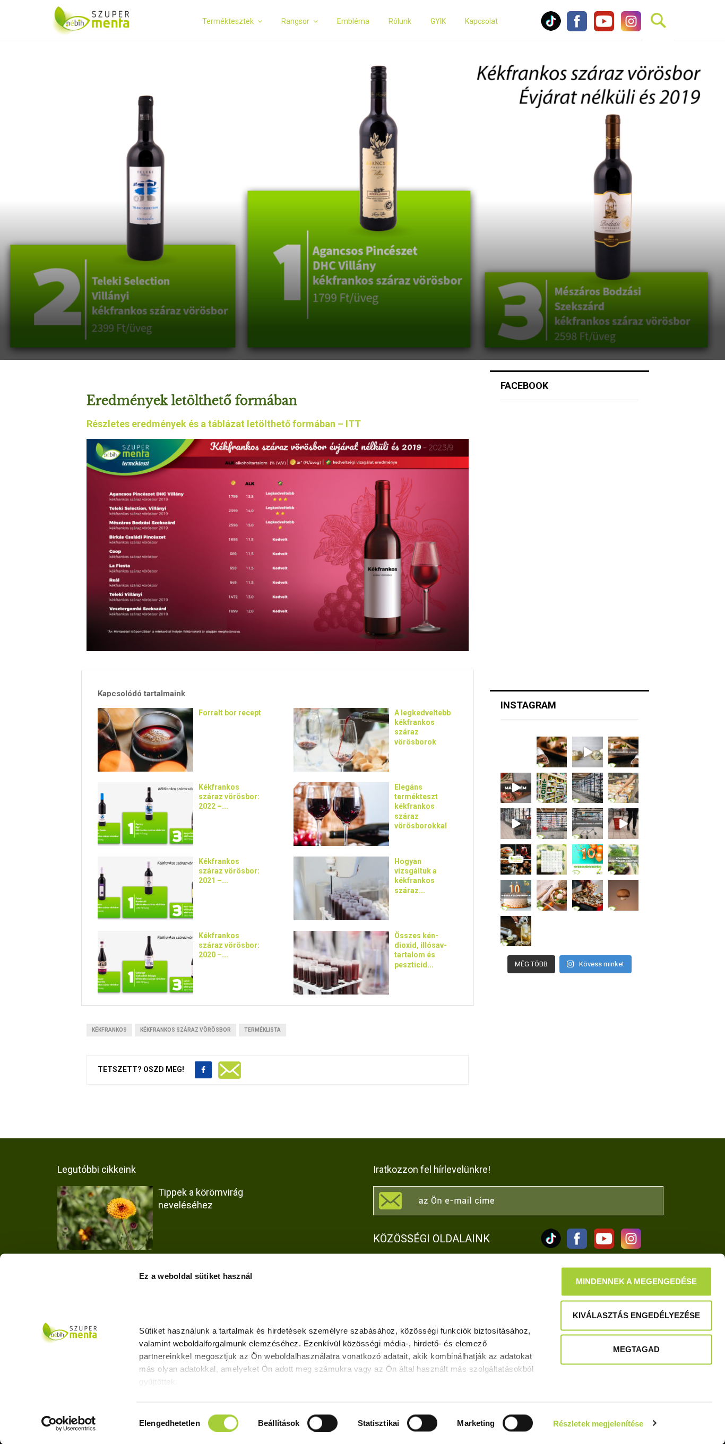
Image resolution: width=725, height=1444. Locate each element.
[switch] (322, 1422)
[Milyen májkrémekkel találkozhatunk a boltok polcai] (552, 752)
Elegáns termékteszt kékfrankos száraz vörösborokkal (420, 806)
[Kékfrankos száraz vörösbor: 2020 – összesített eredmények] (145, 963)
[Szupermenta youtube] (601, 28)
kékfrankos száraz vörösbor (185, 1030)
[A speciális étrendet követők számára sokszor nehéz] (552, 788)
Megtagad (636, 1349)
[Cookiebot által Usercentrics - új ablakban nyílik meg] (68, 1423)
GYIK (438, 21)
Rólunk (400, 21)
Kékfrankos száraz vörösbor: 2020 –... (229, 945)
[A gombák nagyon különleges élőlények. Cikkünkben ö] (623, 895)
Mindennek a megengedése (636, 1281)
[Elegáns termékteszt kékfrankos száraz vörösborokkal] (341, 814)
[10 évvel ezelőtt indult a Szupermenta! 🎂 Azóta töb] (623, 859)
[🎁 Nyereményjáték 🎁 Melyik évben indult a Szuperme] (587, 859)
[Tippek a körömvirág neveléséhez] (105, 1218)
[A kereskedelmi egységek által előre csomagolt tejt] (623, 788)
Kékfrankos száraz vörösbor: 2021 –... (229, 871)
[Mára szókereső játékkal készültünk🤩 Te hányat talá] (552, 859)
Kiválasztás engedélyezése (636, 1315)
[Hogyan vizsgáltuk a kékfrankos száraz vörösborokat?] (341, 888)
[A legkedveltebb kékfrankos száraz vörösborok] (341, 740)
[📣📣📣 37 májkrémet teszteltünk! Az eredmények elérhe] (623, 752)
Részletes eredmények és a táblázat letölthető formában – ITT (224, 423)
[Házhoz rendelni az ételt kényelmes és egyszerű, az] (587, 895)
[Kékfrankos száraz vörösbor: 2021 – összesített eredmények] (145, 888)
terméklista (262, 1030)
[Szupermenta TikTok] (551, 28)
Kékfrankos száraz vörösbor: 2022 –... (229, 796)
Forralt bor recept (229, 712)
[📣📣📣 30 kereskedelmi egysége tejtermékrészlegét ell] (587, 823)
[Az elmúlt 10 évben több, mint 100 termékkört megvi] (515, 859)
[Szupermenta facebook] (577, 28)
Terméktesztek (228, 21)
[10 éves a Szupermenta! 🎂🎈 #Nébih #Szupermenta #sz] (515, 895)
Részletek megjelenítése (598, 1423)
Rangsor (295, 21)
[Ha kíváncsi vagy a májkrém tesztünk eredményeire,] (587, 752)
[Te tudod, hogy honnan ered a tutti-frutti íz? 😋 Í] (515, 931)
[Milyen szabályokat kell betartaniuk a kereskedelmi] (587, 788)
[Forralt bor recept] (145, 740)
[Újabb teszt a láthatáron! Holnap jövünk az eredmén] (515, 788)
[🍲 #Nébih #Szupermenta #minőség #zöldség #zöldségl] (552, 895)
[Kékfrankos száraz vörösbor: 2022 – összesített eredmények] (145, 814)
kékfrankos (109, 1030)
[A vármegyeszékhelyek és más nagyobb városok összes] (552, 823)
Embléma (353, 21)
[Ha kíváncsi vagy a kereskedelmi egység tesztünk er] (515, 823)
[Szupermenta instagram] (628, 28)
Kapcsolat (481, 21)
